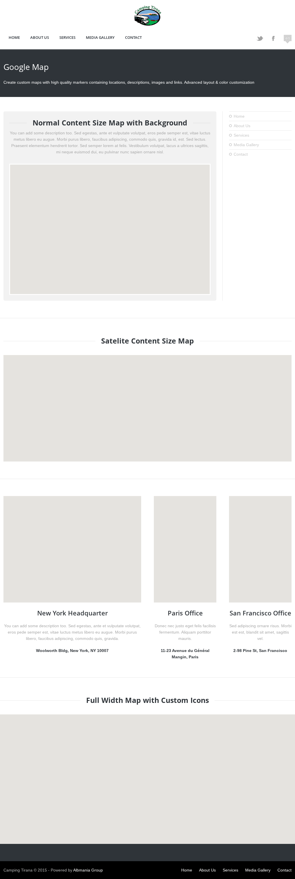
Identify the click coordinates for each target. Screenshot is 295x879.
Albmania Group (88, 870)
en (287, 38)
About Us (39, 37)
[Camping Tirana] (147, 24)
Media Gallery (100, 37)
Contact (133, 37)
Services (67, 37)
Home (14, 37)
